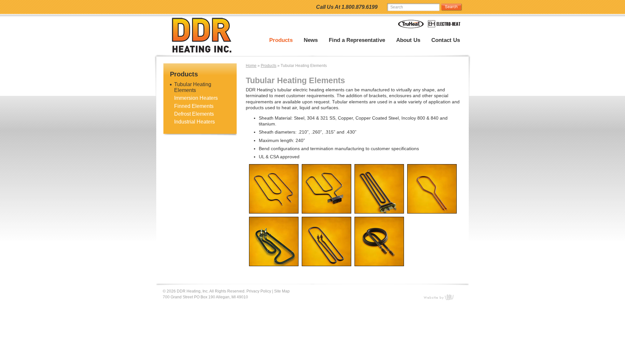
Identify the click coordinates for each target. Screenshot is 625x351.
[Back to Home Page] (202, 36)
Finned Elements (194, 106)
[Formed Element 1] (377, 268)
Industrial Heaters (194, 121)
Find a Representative (357, 40)
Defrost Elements (194, 114)
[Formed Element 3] (272, 268)
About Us (408, 40)
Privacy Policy (258, 291)
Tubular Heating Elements (192, 87)
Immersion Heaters (196, 98)
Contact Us (445, 40)
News (311, 40)
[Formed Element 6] (325, 215)
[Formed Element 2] (325, 268)
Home (251, 65)
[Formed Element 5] (377, 215)
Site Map (282, 291)
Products (281, 40)
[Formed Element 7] (272, 215)
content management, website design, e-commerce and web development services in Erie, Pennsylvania (442, 297)
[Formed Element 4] (430, 215)
